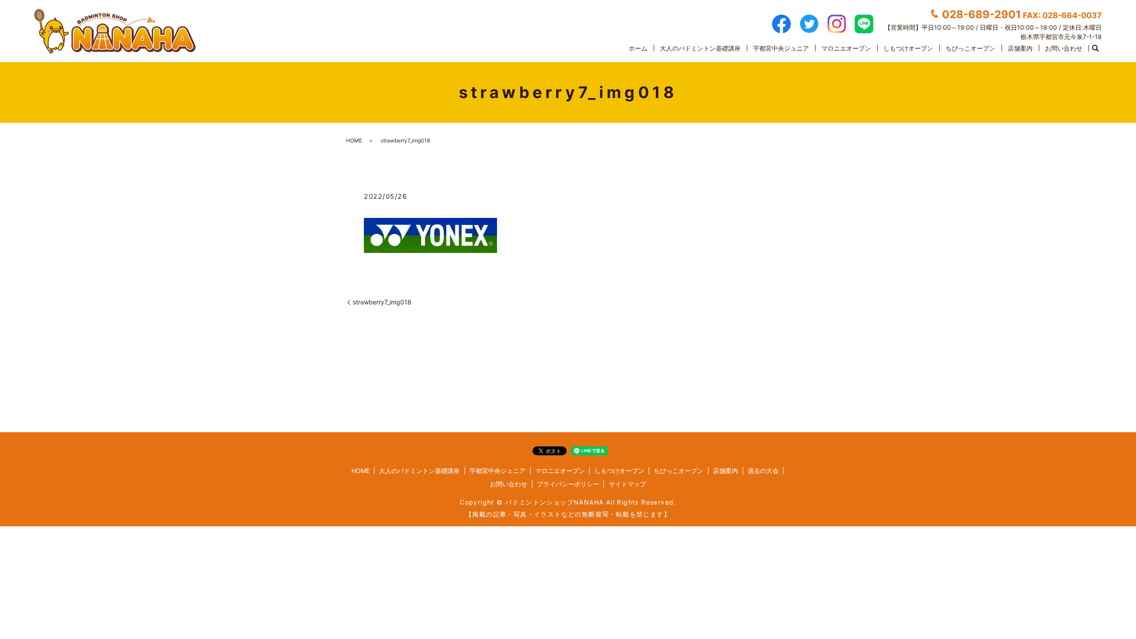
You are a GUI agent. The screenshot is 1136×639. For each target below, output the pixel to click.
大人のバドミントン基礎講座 (700, 48)
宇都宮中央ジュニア (781, 48)
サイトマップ (627, 484)
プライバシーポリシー (568, 484)
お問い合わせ (1063, 48)
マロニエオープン (846, 48)
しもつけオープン (908, 48)
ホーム (638, 48)
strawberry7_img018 (382, 302)
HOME (354, 140)
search (1095, 48)
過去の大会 (763, 470)
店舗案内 (1020, 48)
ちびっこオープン (970, 48)
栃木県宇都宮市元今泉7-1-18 (1061, 36)
